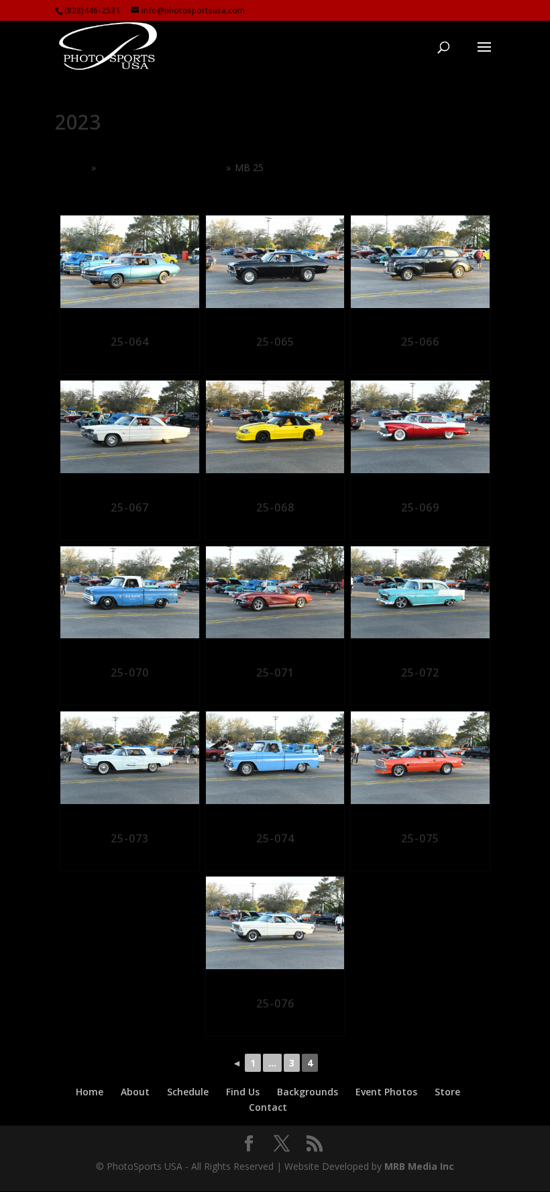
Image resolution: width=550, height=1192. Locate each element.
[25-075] (420, 762)
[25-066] (420, 266)
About (135, 1091)
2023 (76, 167)
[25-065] (275, 266)
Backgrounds (307, 1091)
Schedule (188, 1091)
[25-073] (129, 762)
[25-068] (275, 431)
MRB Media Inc (419, 1166)
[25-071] (275, 597)
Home (89, 1091)
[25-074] (275, 762)
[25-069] (420, 431)
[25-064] (129, 266)
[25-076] (275, 927)
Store (447, 1091)
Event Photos (386, 1091)
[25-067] (129, 431)
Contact (268, 1107)
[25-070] (129, 597)
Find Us (243, 1091)
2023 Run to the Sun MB (160, 167)
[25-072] (420, 597)
